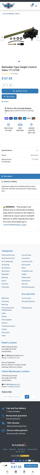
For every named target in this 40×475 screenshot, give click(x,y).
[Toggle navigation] (36, 6)
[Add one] (11, 85)
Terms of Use (20, 452)
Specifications (7, 150)
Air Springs (5, 265)
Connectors (26, 258)
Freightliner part (27, 271)
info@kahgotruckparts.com (14, 355)
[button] (2, 37)
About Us (12, 449)
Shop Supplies (7, 320)
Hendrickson (26, 281)
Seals (4, 313)
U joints (4, 329)
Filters (24, 268)
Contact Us (21, 449)
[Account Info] (33, 471)
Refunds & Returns (28, 301)
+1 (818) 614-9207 (13, 387)
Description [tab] (7, 176)
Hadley (24, 274)
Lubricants (5, 301)
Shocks (4, 316)
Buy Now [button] (10, 96)
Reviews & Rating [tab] (10, 182)
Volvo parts (6, 332)
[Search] (7, 472)
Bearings (5, 277)
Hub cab (24, 284)
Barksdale (5, 274)
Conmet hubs (26, 255)
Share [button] (6, 101)
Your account (26, 298)
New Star (5, 304)
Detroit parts (26, 265)
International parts (28, 287)
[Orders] (24, 472)
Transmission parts (8, 326)
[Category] (16, 472)
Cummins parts (27, 261)
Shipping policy (27, 308)
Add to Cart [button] (21, 91)
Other (4, 336)
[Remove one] (4, 85)
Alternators (6, 271)
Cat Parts (5, 284)
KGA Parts (5, 298)
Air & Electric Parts (8, 258)
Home (5, 449)
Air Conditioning (7, 261)
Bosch (4, 281)
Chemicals (5, 287)
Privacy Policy (32, 449)
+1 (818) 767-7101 (13, 358)
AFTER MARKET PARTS (11, 14)
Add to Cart (32, 466)
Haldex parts (26, 277)
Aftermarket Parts (8, 255)
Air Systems (6, 268)
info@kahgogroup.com (12, 384)
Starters (4, 323)
